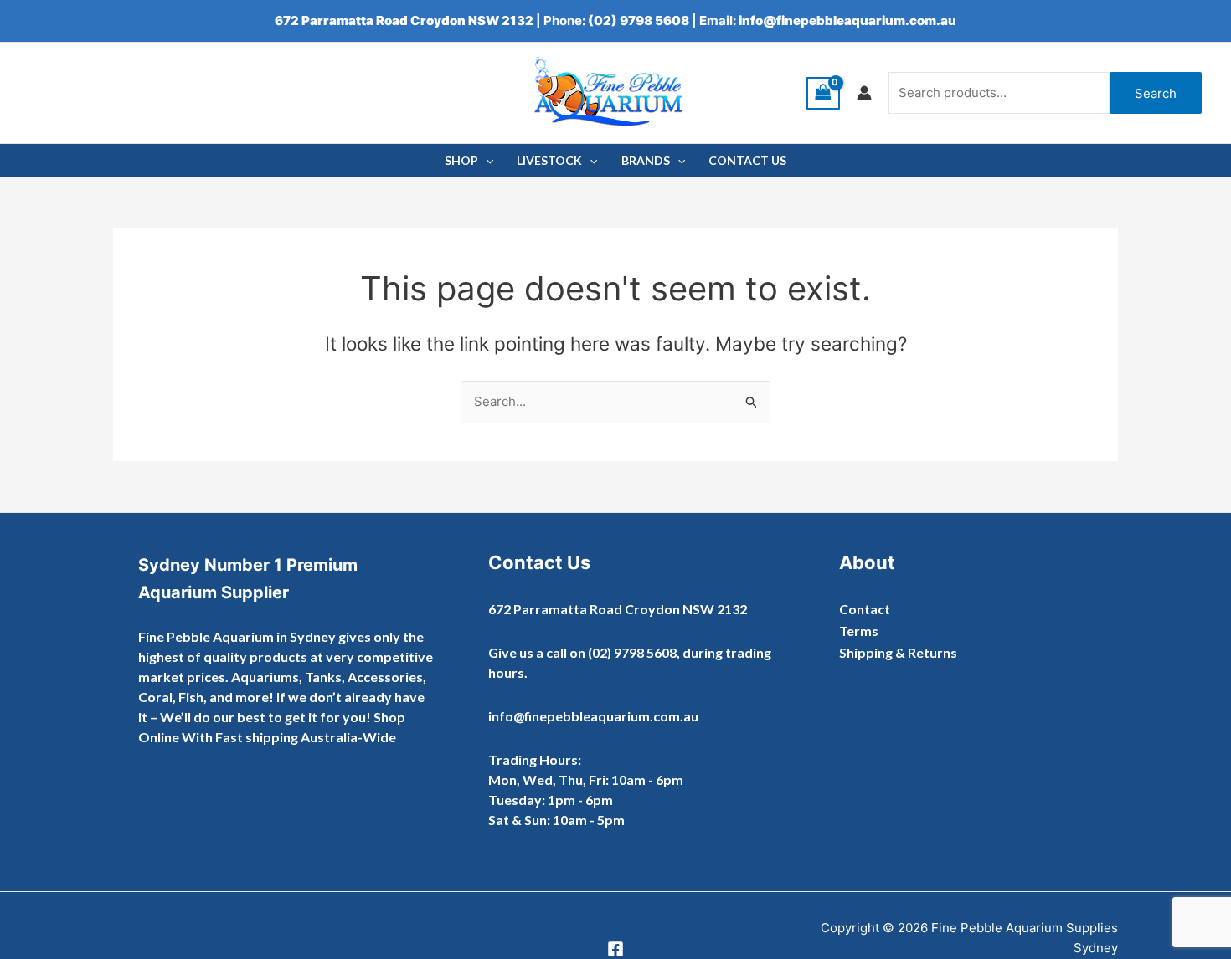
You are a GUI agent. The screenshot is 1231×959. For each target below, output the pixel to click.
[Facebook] (615, 949)
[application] (485, 160)
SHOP (461, 160)
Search (1156, 93)
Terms (858, 630)
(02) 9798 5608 (638, 20)
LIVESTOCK (549, 160)
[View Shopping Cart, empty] (823, 93)
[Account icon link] (864, 92)
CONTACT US (747, 160)
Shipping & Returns (898, 652)
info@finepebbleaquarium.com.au (847, 20)
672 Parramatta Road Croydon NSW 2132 (404, 20)
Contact (864, 609)
